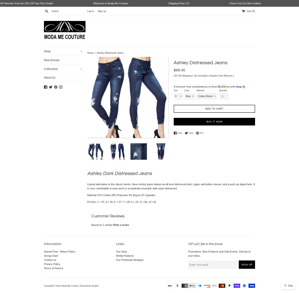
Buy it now (214, 121)
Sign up (102, 11)
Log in (90, 11)
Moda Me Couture (70, 286)
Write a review (121, 224)
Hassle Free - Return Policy (59, 251)
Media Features (125, 255)
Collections (63, 68)
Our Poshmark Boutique (129, 259)
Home (90, 53)
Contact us (50, 259)
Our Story (121, 251)
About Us (49, 77)
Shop (63, 51)
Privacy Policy (52, 264)
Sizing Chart (51, 255)
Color (186, 90)
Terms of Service (53, 268)
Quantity (223, 90)
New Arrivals (52, 60)
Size (176, 90)
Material (200, 90)
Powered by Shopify (89, 286)
